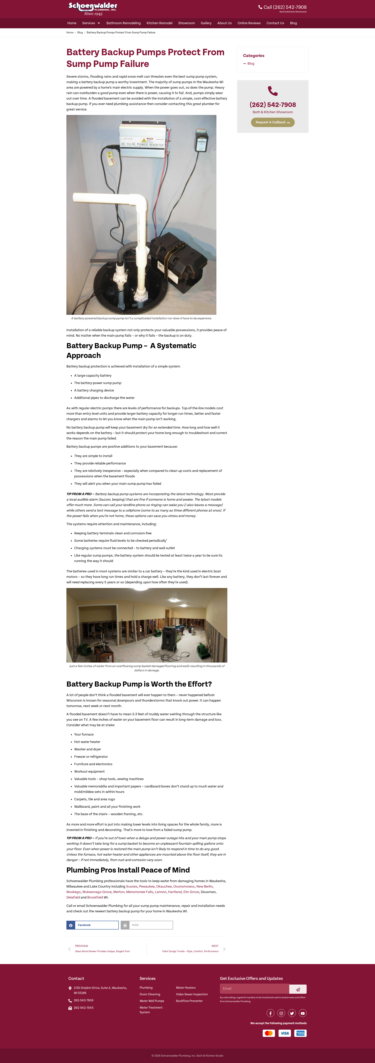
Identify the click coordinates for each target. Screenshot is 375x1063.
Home (71, 23)
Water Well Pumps (152, 1001)
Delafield (73, 897)
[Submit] (298, 989)
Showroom (186, 23)
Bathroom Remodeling (123, 23)
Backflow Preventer (189, 1001)
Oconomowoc (184, 886)
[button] (92, 925)
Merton (118, 892)
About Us (224, 23)
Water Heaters (186, 988)
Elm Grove (191, 892)
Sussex (131, 886)
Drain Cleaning (150, 994)
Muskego (73, 892)
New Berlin (204, 886)
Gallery (206, 23)
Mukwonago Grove (97, 892)
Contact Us (275, 23)
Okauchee (164, 886)
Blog (293, 23)
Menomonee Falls (139, 892)
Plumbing (146, 988)
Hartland (175, 892)
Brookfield (95, 897)
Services (88, 23)
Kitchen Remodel (159, 23)
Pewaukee (146, 886)
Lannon (160, 892)
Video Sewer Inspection (192, 994)
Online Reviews (249, 23)
